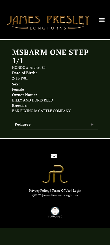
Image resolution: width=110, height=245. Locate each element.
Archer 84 (37, 67)
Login (77, 191)
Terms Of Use (61, 191)
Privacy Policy (39, 191)
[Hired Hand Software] (55, 215)
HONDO (18, 67)
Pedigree (23, 124)
